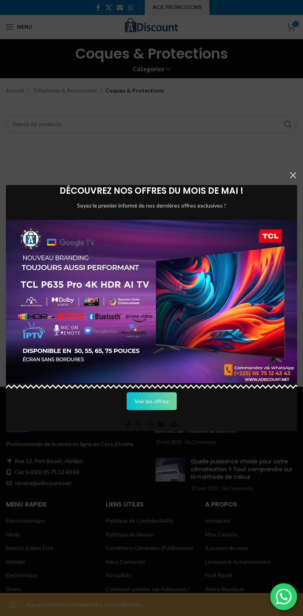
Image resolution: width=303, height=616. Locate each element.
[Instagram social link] (149, 425)
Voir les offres (152, 401)
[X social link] (138, 425)
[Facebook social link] (128, 425)
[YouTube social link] (161, 425)
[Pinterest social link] (173, 425)
